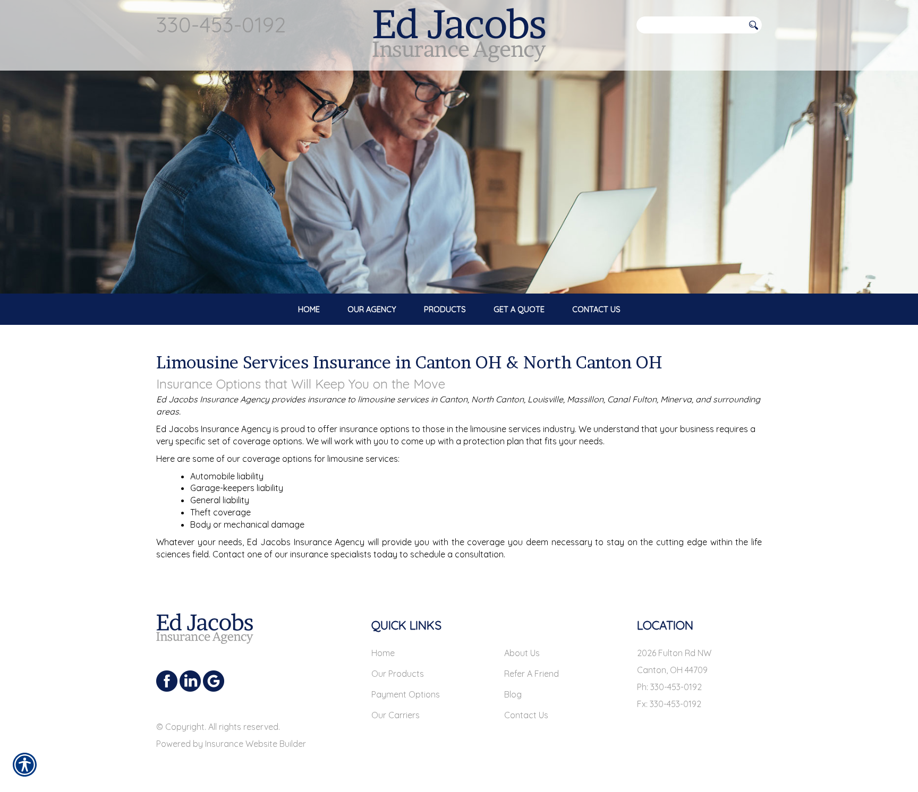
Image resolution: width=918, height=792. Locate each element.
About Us (522, 653)
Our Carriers (395, 715)
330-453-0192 (221, 24)
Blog (513, 694)
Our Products (397, 673)
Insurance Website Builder (255, 743)
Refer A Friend (531, 673)
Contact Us (526, 715)
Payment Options (405, 694)
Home (383, 653)
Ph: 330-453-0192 (669, 687)
